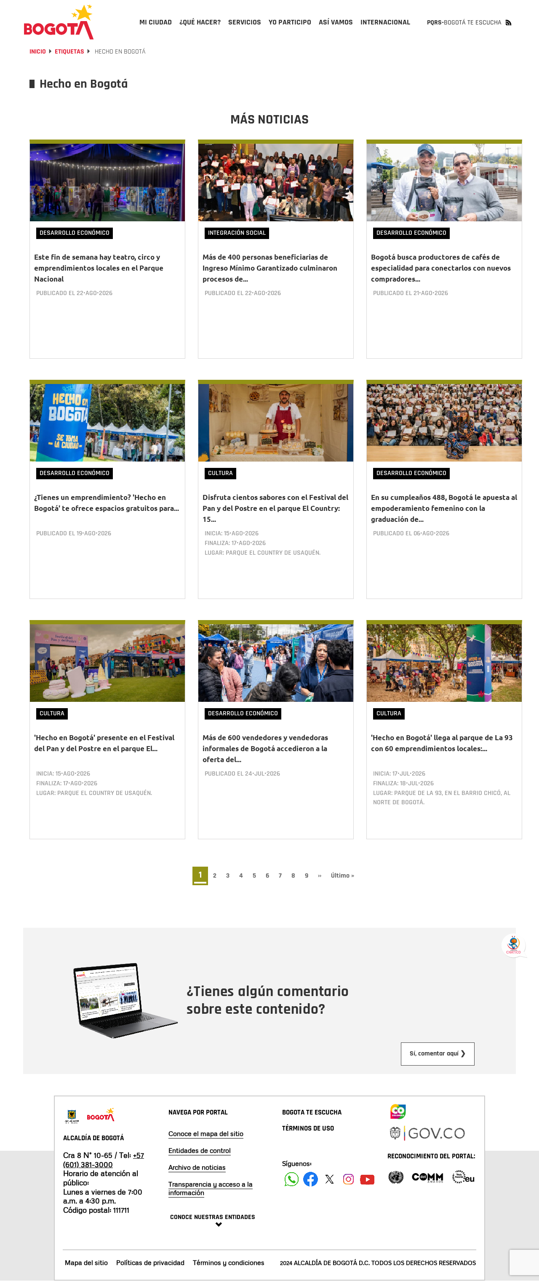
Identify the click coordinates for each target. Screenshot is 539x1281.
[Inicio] (59, 22)
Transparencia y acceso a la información (210, 1188)
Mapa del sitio (86, 1262)
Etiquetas (69, 51)
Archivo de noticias (197, 1167)
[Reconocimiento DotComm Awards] (427, 1176)
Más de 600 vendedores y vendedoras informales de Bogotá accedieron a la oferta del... (265, 748)
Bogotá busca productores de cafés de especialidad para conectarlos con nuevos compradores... (441, 267)
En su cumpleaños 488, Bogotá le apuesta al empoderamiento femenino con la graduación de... (444, 508)
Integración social (237, 232)
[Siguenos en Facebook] (291, 1179)
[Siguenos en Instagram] (348, 1179)
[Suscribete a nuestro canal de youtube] (367, 1179)
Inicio (37, 51)
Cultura (220, 473)
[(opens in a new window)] (397, 1110)
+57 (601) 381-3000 (103, 1159)
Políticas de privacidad (150, 1262)
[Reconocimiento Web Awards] (463, 1176)
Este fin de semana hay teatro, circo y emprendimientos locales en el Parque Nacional (98, 267)
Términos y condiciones (228, 1262)
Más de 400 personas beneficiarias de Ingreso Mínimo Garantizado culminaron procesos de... (270, 267)
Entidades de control (199, 1150)
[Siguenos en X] (329, 1179)
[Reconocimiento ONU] (395, 1176)
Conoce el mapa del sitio (205, 1133)
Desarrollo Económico (74, 232)
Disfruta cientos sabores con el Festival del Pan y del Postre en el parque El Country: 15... (275, 508)
